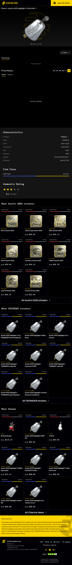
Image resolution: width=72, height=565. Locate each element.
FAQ (41, 542)
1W (54, 70)
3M (60, 70)
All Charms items (34, 512)
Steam (4, 74)
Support (67, 542)
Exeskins (10, 74)
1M (57, 70)
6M (63, 70)
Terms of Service (52, 542)
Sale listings (5, 58)
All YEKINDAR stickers (34, 400)
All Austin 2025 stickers (34, 300)
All (69, 70)
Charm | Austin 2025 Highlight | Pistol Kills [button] (18, 8)
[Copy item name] (36, 8)
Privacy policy (49, 545)
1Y (66, 70)
